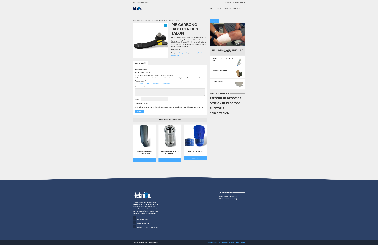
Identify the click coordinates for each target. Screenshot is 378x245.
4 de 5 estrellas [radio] (157, 84)
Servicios (228, 8)
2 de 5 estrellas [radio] (142, 84)
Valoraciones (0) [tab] (140, 63)
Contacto (237, 8)
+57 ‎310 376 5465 (143, 219)
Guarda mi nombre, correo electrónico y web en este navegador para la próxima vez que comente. (169, 107)
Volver (214, 21)
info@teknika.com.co (144, 223)
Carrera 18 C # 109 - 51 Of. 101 (147, 227)
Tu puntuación (140, 81)
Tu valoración (140, 87)
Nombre (138, 99)
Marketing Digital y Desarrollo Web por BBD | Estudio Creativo (226, 242)
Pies (148, 20)
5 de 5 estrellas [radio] (167, 84)
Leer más (144, 160)
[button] (165, 25)
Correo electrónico (142, 103)
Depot (219, 8)
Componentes (141, 20)
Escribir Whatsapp (143, 2)
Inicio (212, 8)
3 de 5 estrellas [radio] (149, 84)
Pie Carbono (154, 20)
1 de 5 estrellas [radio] (136, 84)
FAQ (134, 2)
